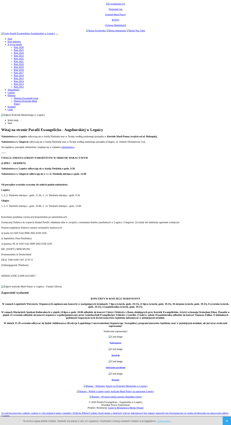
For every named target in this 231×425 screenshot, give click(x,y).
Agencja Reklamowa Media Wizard (125, 407)
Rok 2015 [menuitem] (19, 78)
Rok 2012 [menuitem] (19, 87)
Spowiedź (115, 355)
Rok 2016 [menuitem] (19, 75)
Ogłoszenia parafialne (115, 367)
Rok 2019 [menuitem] (19, 67)
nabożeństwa (67, 147)
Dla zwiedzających (115, 4)
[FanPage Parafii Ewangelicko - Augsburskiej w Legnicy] (96, 30)
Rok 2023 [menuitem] (19, 55)
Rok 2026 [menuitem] (19, 47)
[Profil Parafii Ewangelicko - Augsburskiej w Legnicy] (116, 30)
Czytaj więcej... (164, 421)
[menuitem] (10, 38)
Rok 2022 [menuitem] (19, 58)
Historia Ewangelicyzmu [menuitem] (26, 98)
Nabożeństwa (115, 343)
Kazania (115, 380)
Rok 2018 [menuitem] (19, 70)
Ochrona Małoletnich (115, 25)
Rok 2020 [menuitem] (19, 64)
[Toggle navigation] (57, 34)
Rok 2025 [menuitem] (19, 50)
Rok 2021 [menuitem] (19, 61)
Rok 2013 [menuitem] (19, 84)
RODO (115, 20)
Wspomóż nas (116, 9)
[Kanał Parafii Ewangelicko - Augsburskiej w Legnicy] (136, 30)
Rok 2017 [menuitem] (19, 72)
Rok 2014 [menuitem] (19, 81)
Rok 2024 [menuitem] (19, 53)
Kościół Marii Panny (115, 14)
